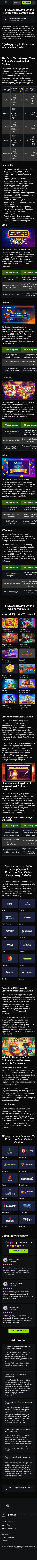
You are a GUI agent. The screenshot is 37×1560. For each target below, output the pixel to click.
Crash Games (23, 614)
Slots (31, 614)
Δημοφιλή (5, 614)
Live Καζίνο (14, 614)
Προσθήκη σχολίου (18, 1251)
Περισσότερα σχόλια (18, 1331)
